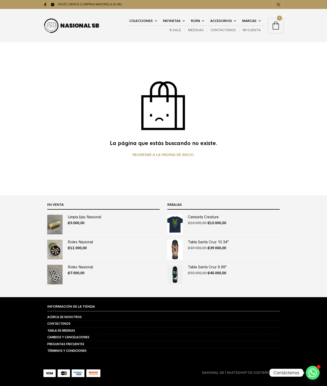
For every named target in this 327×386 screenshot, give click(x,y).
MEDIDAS (196, 30)
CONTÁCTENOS (223, 30)
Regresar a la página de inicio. (163, 155)
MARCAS (249, 21)
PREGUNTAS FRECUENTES (65, 344)
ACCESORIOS (221, 21)
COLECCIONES (141, 21)
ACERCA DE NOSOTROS (64, 317)
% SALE (175, 30)
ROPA (195, 21)
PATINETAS (172, 21)
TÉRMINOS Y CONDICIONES (67, 351)
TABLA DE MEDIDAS (61, 330)
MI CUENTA (252, 30)
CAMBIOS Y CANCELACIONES (68, 337)
